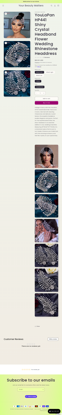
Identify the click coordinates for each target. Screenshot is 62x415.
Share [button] (38, 326)
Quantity (37, 90)
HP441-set (39, 75)
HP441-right (49, 72)
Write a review (53, 339)
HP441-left (39, 72)
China (38, 81)
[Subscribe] (43, 389)
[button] (3, 5)
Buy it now (46, 103)
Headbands (39, 87)
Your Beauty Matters (19, 409)
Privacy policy (45, 409)
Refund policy (38, 409)
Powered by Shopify (28, 409)
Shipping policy (43, 410)
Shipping (37, 62)
